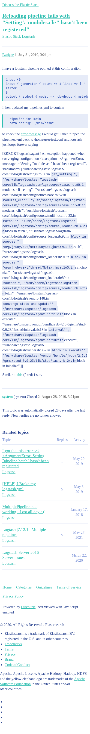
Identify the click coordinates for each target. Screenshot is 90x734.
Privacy (10, 654)
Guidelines (44, 587)
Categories (24, 587)
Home (7, 587)
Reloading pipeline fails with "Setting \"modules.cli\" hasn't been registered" (44, 22)
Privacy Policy (13, 596)
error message (31, 134)
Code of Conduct (17, 665)
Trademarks (13, 644)
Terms (9, 649)
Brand (9, 659)
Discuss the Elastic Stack (20, 5)
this (19, 375)
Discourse (28, 607)
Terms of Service (69, 587)
